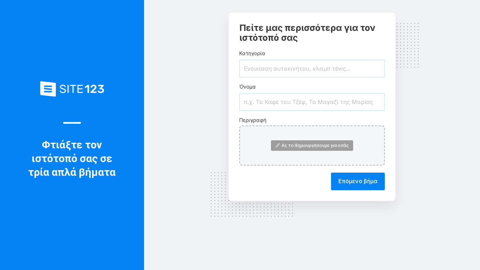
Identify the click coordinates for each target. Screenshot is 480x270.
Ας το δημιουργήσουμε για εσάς (315, 145)
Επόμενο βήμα (357, 181)
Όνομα (247, 87)
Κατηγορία (252, 53)
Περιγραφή (252, 120)
